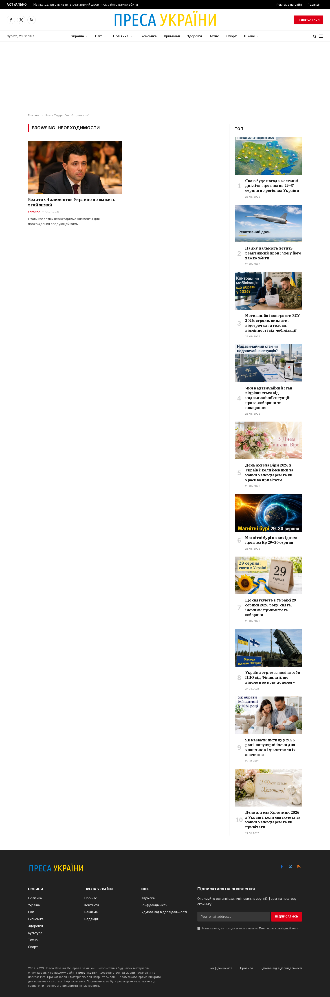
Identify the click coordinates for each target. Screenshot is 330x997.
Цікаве (249, 36)
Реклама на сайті (289, 4)
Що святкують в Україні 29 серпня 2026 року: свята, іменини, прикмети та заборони (270, 607)
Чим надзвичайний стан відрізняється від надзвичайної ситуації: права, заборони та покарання (269, 398)
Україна (77, 36)
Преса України (86, 972)
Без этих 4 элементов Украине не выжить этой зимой (71, 202)
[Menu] (321, 36)
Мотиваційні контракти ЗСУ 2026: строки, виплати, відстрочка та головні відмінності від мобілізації (272, 322)
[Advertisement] (165, 77)
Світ (98, 36)
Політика (120, 36)
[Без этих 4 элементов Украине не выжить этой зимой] (75, 167)
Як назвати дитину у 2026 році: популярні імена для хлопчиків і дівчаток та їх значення (270, 747)
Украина (34, 211)
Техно (214, 36)
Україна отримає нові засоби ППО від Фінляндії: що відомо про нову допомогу (272, 677)
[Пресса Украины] (165, 20)
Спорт (231, 36)
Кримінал (172, 36)
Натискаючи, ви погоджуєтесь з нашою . (250, 928)
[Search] (314, 36)
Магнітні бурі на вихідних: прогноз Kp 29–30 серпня (271, 540)
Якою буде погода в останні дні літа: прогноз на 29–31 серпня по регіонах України (272, 186)
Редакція (314, 4)
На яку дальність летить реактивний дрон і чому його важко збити (85, 4)
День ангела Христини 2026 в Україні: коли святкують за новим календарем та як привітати (272, 819)
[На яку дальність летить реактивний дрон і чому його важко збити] (268, 223)
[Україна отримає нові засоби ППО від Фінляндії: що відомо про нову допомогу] (268, 648)
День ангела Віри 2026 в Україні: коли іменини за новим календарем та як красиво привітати (269, 472)
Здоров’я (194, 36)
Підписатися (308, 19)
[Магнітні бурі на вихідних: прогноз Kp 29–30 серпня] (268, 513)
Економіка (148, 36)
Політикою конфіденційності (279, 928)
